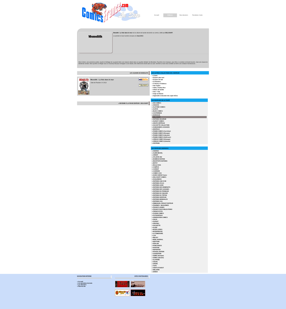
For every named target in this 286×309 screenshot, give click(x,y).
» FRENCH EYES (157, 211)
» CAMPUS (155, 167)
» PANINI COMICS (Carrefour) (161, 131)
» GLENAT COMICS (158, 121)
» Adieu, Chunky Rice (159, 87)
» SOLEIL (155, 261)
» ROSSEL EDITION (158, 251)
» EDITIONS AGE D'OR (159, 181)
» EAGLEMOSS (157, 179)
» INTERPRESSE (157, 231)
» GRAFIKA (155, 223)
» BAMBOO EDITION (158, 159)
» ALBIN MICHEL (157, 153)
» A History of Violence (159, 83)
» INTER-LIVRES (157, 229)
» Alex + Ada (156, 91)
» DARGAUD (156, 115)
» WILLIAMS (156, 270)
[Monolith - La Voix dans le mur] (83, 94)
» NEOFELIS (156, 129)
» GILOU (154, 219)
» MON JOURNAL (157, 239)
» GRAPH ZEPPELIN (158, 123)
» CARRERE (156, 171)
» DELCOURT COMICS (159, 177)
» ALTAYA (155, 109)
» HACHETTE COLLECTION (160, 125)
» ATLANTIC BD (157, 157)
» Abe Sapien (156, 85)
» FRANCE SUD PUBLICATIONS (162, 209)
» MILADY (155, 237)
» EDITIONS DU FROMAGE (160, 191)
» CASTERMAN (157, 113)
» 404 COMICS (156, 103)
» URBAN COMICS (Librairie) (161, 141)
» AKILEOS (155, 105)
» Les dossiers (81, 285)
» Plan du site (81, 286)
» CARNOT (155, 169)
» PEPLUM (155, 243)
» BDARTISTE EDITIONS (159, 161)
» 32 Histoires (156, 81)
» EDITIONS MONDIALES (160, 199)
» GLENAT (155, 221)
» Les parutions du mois (84, 283)
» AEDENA (155, 151)
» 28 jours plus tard (158, 77)
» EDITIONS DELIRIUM (159, 119)
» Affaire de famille (158, 89)
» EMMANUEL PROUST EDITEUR (162, 203)
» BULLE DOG (156, 165)
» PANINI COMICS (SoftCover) (161, 137)
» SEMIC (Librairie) (158, 257)
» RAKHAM (155, 247)
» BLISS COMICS (157, 111)
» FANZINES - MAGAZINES (160, 205)
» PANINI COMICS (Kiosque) (161, 133)
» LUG (154, 235)
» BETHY (155, 163)
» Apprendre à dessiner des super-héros (165, 96)
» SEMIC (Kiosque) (158, 255)
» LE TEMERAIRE (157, 233)
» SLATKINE (156, 259)
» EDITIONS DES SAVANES (160, 189)
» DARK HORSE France (159, 175)
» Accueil (80, 281)
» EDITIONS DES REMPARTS (161, 187)
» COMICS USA (157, 173)
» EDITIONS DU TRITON (159, 195)
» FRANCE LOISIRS (158, 207)
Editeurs (170, 15)
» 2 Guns (155, 75)
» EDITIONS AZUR (157, 185)
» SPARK (155, 263)
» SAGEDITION (156, 253)
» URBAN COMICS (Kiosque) (161, 139)
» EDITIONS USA (157, 201)
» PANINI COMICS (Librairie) (161, 135)
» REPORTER (156, 249)
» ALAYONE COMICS (158, 107)
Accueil (156, 15)
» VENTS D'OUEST (158, 268)
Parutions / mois (197, 15)
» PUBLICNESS (157, 245)
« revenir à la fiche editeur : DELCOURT (133, 103)
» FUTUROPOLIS (157, 215)
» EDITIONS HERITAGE (159, 197)
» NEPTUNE (156, 241)
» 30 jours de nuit (157, 79)
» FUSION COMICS (158, 213)
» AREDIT (155, 155)
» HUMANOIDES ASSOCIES (161, 127)
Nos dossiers (184, 15)
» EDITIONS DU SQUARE (160, 193)
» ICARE (154, 227)
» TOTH (154, 266)
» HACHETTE (156, 225)
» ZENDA (155, 272)
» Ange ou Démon (157, 94)
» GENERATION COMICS (160, 217)
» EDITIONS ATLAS (158, 183)
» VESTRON (156, 143)
